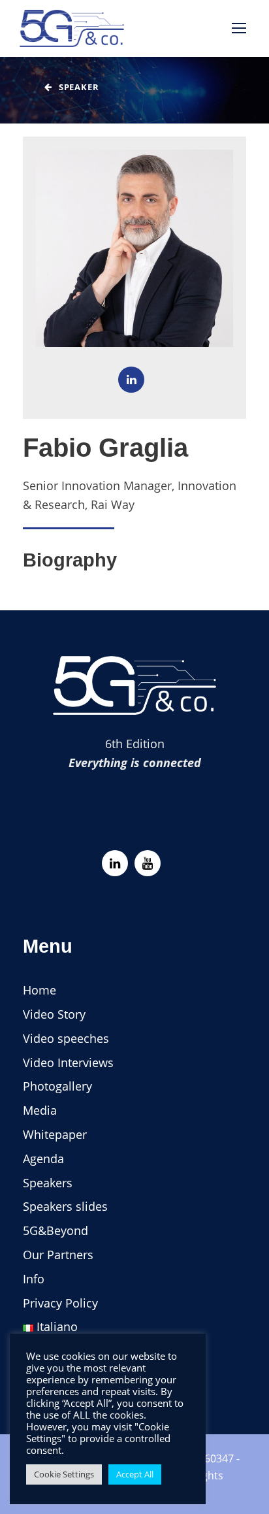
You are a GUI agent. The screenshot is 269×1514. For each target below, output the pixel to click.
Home (39, 990)
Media (40, 1110)
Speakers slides (65, 1206)
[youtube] (147, 863)
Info (33, 1279)
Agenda (43, 1158)
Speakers (47, 1183)
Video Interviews (68, 1062)
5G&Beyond (55, 1230)
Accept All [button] (134, 1474)
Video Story (54, 1014)
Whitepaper (55, 1134)
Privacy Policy (60, 1303)
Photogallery (57, 1086)
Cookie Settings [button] (64, 1474)
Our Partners (58, 1254)
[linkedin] (131, 380)
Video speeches (66, 1038)
